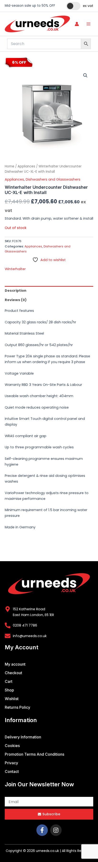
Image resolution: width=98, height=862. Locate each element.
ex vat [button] (88, 5)
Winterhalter (15, 269)
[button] (85, 75)
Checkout (13, 672)
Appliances (26, 166)
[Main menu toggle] (88, 24)
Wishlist (12, 698)
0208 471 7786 (25, 625)
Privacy (11, 762)
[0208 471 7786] (7, 625)
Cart (8, 681)
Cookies (12, 745)
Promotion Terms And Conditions (34, 754)
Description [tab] (15, 290)
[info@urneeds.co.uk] (7, 636)
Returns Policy (17, 707)
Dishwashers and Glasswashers (53, 179)
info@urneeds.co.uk (30, 636)
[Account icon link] (77, 24)
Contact (12, 771)
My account (15, 664)
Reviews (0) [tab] (16, 299)
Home (9, 166)
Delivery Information (23, 737)
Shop (9, 690)
